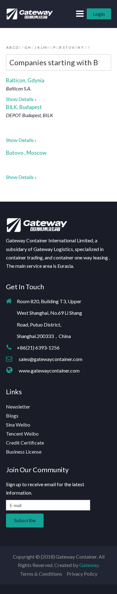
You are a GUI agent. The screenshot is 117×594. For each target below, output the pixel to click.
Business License (23, 452)
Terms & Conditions (41, 574)
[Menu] (80, 13)
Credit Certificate (25, 443)
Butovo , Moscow (26, 152)
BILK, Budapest (24, 107)
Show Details (20, 99)
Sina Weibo (18, 424)
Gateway (88, 565)
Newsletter (18, 406)
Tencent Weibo (22, 433)
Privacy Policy (82, 574)
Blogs (12, 415)
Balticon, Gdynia (25, 80)
